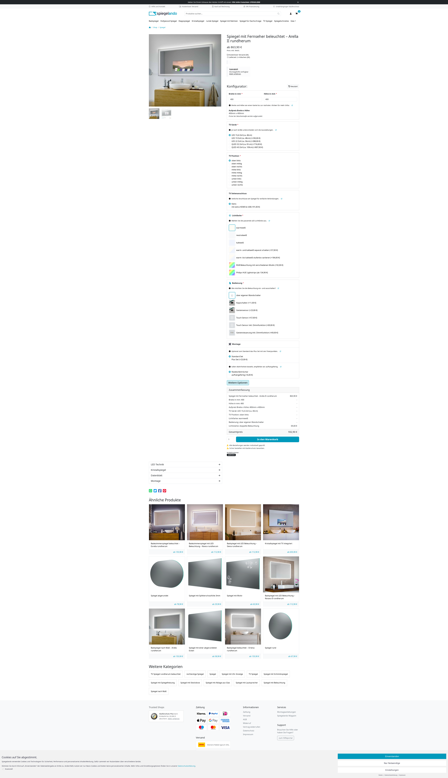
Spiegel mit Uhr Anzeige (232, 674)
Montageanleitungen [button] (286, 712)
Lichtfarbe (237, 215)
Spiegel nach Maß (158, 691)
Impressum (248, 734)
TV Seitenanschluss (238, 193)
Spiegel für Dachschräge (250, 21)
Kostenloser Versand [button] (190, 6)
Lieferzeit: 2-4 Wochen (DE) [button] (239, 57)
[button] (238, 71)
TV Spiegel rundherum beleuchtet (166, 674)
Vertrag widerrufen (251, 727)
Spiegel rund (270, 648)
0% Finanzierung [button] (252, 6)
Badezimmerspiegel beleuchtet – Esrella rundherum (165, 545)
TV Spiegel (267, 21)
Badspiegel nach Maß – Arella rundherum (164, 649)
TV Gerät (233, 124)
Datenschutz (248, 730)
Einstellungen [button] (392, 770)
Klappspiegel (184, 21)
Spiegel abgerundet (159, 595)
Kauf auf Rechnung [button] (222, 6)
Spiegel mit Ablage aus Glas (218, 682)
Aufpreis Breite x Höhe (239, 110)
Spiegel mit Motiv (234, 595)
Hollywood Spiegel (168, 21)
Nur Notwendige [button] (392, 763)
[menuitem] (153, 21)
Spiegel (162, 27)
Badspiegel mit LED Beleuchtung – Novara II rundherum (280, 597)
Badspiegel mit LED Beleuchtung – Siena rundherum (242, 545)
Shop (155, 27)
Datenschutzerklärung (186, 766)
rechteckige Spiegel (195, 674)
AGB (245, 719)
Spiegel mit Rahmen (229, 21)
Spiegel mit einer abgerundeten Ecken (203, 649)
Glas (292, 21)
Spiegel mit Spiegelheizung (163, 682)
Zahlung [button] (246, 712)
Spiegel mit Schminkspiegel (276, 674)
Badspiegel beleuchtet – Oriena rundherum (240, 649)
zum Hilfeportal (285, 738)
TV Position (235, 156)
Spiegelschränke (281, 21)
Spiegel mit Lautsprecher (247, 682)
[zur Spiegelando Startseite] (163, 13)
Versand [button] (246, 715)
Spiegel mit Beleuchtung (274, 682)
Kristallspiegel (198, 21)
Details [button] (381, 775)
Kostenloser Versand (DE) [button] (239, 55)
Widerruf (247, 723)
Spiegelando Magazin (286, 715)
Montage (236, 344)
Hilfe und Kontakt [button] (158, 6)
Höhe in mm (270, 94)
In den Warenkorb (267, 439)
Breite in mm (235, 94)
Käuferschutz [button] (287, 6)
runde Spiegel (212, 21)
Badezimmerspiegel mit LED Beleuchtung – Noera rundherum (203, 545)
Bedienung (238, 283)
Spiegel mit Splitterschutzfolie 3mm (204, 595)
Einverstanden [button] (392, 756)
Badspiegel (154, 21)
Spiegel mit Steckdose (190, 682)
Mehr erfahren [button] (174, 719)
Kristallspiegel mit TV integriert (278, 543)
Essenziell (9, 769)
